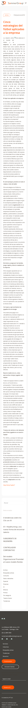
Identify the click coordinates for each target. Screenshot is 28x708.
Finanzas (5, 584)
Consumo (6, 576)
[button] (26, 3)
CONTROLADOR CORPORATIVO (9, 548)
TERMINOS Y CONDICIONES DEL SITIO (10, 705)
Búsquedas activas (8, 573)
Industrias (5, 647)
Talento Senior (7, 598)
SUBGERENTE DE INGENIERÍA (9, 539)
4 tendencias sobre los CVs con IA (12, 519)
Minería (5, 590)
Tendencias (6, 601)
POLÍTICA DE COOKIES (6, 707)
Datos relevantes (8, 578)
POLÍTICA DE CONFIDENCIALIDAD (9, 703)
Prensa (5, 592)
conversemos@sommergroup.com (12, 636)
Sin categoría (7, 595)
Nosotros (5, 656)
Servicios (5, 644)
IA (3, 587)
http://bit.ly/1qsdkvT (9, 485)
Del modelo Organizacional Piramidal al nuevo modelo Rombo (13, 559)
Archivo (7, 15)
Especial (5, 581)
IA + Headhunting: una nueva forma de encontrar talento (14, 529)
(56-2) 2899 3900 (6, 633)
